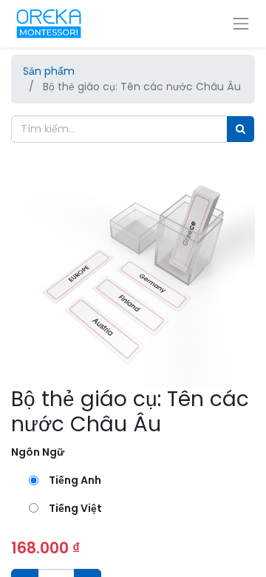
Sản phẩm (49, 71)
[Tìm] (240, 129)
